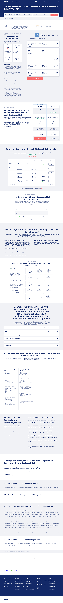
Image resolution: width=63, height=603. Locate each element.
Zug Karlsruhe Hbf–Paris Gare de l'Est (25, 487)
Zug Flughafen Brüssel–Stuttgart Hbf (24, 518)
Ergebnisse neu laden (30, 156)
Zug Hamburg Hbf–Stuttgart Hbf (10, 512)
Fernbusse (17, 578)
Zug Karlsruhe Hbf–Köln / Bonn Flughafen (39, 525)
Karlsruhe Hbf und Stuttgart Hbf (41, 465)
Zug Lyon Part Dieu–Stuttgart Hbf (51, 512)
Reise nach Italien (52, 586)
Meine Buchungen (44, 1)
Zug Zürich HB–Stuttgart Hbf (37, 512)
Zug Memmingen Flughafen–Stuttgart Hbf (11, 521)
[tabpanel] (31, 387)
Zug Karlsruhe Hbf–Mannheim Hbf (38, 529)
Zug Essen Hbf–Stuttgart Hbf (37, 543)
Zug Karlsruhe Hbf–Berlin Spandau (24, 532)
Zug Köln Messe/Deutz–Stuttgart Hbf (24, 543)
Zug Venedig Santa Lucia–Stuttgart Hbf (52, 516)
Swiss (27, 584)
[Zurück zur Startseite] (7, 2)
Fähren (20, 1)
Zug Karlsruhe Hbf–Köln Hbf (23, 523)
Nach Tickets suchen (8, 48)
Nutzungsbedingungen (23, 600)
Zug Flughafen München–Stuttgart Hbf (39, 514)
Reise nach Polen (52, 584)
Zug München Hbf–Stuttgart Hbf (38, 510)
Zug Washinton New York (9, 581)
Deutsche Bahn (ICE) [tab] (21, 362)
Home (5, 551)
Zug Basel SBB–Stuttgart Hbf (23, 521)
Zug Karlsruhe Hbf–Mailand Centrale (24, 525)
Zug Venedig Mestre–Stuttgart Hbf (24, 516)
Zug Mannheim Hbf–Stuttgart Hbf (10, 516)
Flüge (17, 1)
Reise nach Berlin (52, 581)
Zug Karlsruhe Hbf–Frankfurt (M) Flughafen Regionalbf (28, 529)
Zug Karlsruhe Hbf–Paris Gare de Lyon (52, 529)
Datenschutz (31, 600)
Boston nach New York (8, 583)
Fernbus (13, 1)
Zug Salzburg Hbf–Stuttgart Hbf (51, 518)
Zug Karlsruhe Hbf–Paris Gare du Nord (25, 527)
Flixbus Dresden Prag (19, 583)
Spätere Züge (50, 184)
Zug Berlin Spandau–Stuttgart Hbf (38, 516)
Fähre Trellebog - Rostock (42, 584)
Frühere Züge (12, 184)
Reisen (50, 578)
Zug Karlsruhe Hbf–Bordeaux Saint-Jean (52, 532)
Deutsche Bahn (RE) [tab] (42, 362)
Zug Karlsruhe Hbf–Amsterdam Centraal (11, 527)
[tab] (32, 38)
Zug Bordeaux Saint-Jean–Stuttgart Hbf (39, 518)
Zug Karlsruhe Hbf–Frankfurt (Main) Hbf (39, 487)
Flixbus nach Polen (18, 580)
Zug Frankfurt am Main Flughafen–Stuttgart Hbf (12, 510)
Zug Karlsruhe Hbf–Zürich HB (9, 525)
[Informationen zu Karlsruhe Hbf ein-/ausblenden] (57, 475)
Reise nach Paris (52, 583)
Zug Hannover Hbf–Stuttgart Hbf (24, 514)
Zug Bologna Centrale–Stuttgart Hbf (52, 514)
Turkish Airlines (29, 581)
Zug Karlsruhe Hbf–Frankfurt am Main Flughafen (41, 521)
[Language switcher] (37, 1)
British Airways (29, 583)
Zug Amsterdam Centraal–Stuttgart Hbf (11, 514)
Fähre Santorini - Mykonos (42, 580)
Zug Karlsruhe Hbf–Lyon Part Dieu (51, 525)
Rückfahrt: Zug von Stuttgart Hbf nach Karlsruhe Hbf (14, 499)
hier (41, 188)
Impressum (15, 600)
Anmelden (57, 1)
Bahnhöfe (6, 586)
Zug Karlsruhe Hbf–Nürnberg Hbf (38, 532)
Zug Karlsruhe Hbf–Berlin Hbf (9, 487)
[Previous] (16, 209)
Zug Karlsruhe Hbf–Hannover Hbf (38, 527)
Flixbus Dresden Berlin (19, 584)
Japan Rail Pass (51, 580)
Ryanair (27, 580)
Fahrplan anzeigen (8, 60)
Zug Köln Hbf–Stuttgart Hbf (50, 510)
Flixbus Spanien (18, 581)
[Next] (57, 35)
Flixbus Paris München (19, 586)
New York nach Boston (8, 584)
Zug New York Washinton (9, 580)
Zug (10, 1)
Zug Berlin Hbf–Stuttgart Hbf (23, 510)
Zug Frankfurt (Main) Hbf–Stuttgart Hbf (25, 512)
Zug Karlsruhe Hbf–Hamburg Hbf (38, 523)
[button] (29, 15)
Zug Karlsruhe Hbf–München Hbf (10, 523)
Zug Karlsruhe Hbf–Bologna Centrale (10, 529)
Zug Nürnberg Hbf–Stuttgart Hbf (10, 518)
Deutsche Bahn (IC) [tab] (31, 362)
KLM (27, 586)
